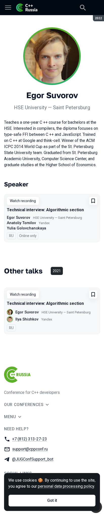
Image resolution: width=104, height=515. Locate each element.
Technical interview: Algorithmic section (45, 209)
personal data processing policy (66, 486)
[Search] (83, 8)
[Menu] (8, 8)
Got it (52, 500)
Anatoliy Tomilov (21, 223)
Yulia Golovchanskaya (26, 228)
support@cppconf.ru (30, 449)
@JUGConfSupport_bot (32, 459)
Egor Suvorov (18, 218)
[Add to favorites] (93, 201)
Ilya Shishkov (26, 319)
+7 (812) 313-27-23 (29, 439)
